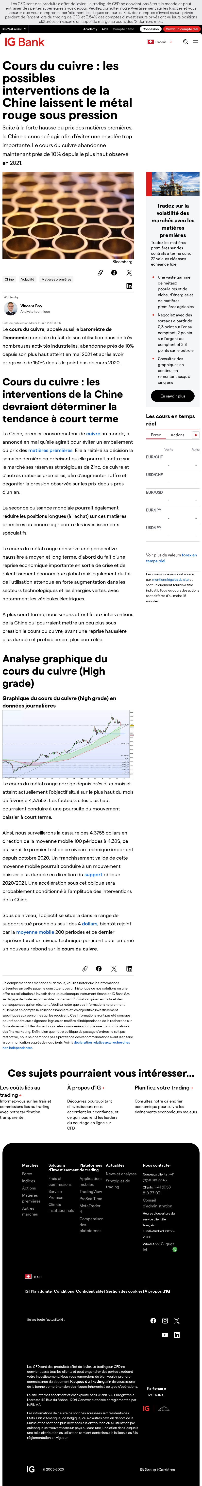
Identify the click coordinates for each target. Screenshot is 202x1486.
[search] (185, 42)
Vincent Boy (31, 305)
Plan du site (41, 1291)
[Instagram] (165, 1321)
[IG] (25, 41)
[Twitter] (130, 272)
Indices (28, 1180)
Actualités (115, 1165)
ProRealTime (91, 1198)
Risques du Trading (87, 1381)
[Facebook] (114, 272)
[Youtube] (165, 1335)
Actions (177, 434)
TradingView (91, 1191)
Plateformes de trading (91, 1167)
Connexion (151, 29)
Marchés (30, 1165)
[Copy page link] (99, 272)
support (94, 874)
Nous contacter (157, 1165)
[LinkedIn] (130, 286)
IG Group (148, 1469)
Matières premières (56, 279)
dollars (89, 923)
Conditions (64, 1291)
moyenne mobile (35, 932)
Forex (156, 434)
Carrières (166, 1469)
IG (27, 1291)
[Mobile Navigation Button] (195, 42)
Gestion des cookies (124, 1291)
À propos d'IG (157, 1291)
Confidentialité (89, 1291)
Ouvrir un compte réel (182, 29)
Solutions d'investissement (64, 1167)
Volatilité (27, 279)
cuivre (93, 433)
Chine (9, 279)
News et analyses (121, 1173)
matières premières (50, 450)
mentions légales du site (170, 579)
